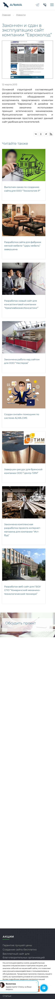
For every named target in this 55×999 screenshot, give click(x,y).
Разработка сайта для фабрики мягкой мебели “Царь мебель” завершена (22, 246)
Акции (8, 936)
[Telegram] (37, 5)
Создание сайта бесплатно (20, 949)
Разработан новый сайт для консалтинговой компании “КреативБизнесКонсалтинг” (21, 304)
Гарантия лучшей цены (17, 945)
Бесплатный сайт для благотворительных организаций (24, 955)
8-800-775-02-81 (45, 5)
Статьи (7, 995)
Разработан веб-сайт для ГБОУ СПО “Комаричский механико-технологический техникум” (22, 590)
